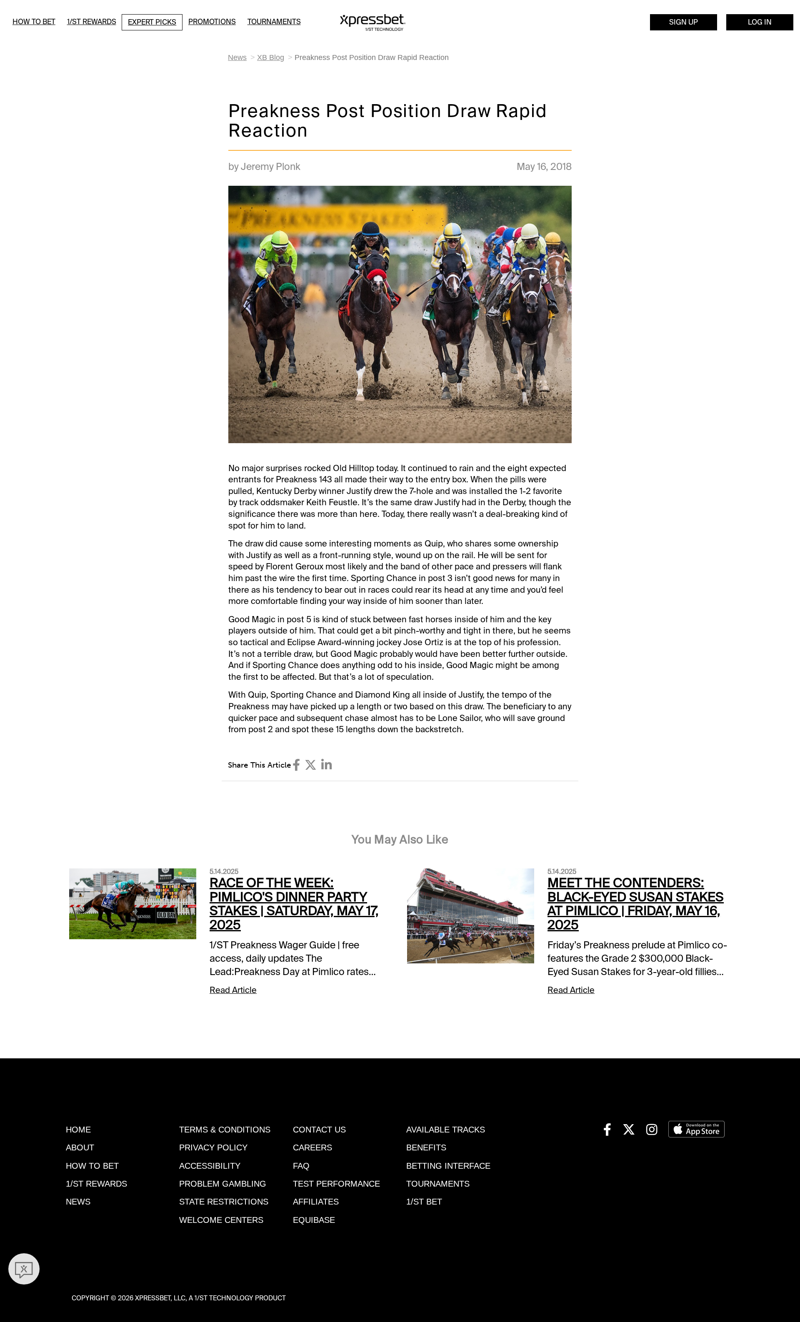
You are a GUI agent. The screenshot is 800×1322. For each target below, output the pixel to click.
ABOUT (80, 1147)
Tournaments (274, 21)
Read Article (233, 990)
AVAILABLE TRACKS (445, 1129)
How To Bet (33, 21)
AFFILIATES (316, 1201)
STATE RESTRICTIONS (223, 1201)
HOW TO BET (92, 1165)
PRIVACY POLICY (213, 1147)
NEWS (78, 1201)
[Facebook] (296, 765)
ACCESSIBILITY (209, 1165)
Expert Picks (152, 22)
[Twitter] (311, 765)
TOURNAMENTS (438, 1183)
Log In (760, 22)
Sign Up (683, 22)
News (237, 57)
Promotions (212, 21)
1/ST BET (424, 1201)
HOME (78, 1129)
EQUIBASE (314, 1220)
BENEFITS (426, 1147)
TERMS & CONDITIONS (224, 1129)
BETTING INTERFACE (448, 1165)
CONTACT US (319, 1129)
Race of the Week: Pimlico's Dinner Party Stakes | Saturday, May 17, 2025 (294, 904)
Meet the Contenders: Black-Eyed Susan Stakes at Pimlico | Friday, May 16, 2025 (636, 904)
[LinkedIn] (326, 765)
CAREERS (312, 1147)
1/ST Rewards (91, 21)
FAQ (301, 1165)
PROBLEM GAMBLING (222, 1183)
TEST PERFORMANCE (336, 1183)
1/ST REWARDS (96, 1183)
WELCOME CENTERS (221, 1220)
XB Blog (270, 57)
